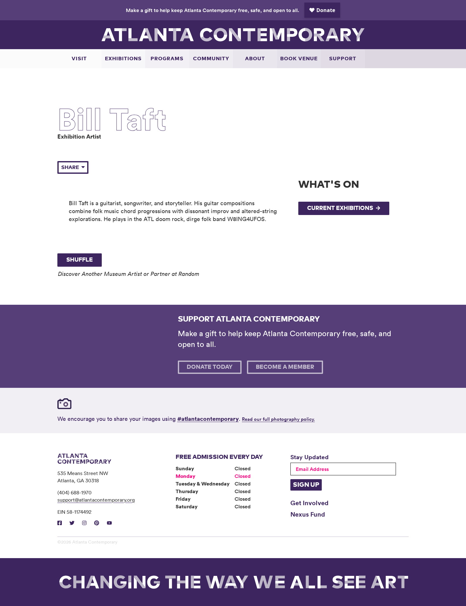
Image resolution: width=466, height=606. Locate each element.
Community (211, 58)
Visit (79, 58)
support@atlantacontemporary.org (96, 500)
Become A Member (285, 367)
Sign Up (306, 485)
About (255, 58)
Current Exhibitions (340, 208)
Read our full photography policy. (278, 419)
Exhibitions (123, 58)
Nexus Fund (307, 514)
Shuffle (79, 260)
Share (70, 167)
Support (342, 58)
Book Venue (299, 58)
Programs (167, 58)
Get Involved (309, 502)
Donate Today (210, 367)
